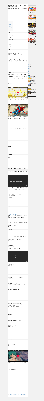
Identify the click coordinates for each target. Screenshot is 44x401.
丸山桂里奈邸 (10, 26)
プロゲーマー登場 (10, 29)
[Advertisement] (18, 17)
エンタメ (29, 64)
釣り (28, 73)
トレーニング (29, 68)
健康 (28, 71)
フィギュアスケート (30, 70)
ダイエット (29, 66)
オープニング (10, 24)
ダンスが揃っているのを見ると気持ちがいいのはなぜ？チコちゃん (33, 84)
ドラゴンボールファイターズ (11, 27)
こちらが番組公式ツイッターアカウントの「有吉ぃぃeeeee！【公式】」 (14, 214)
